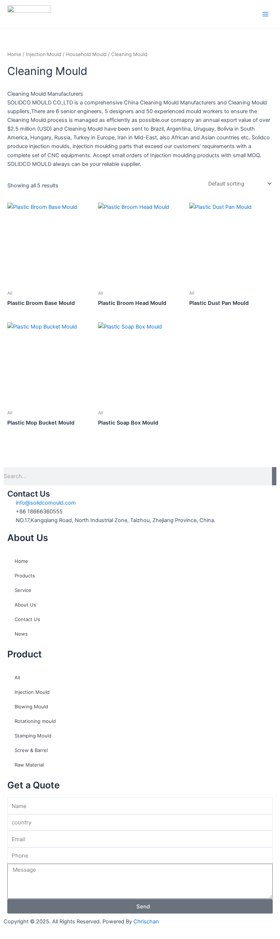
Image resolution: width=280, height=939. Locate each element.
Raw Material (29, 765)
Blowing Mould (31, 706)
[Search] (274, 476)
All (17, 677)
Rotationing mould (35, 721)
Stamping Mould (33, 736)
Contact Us (27, 619)
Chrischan (146, 921)
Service (23, 590)
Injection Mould (43, 54)
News (21, 634)
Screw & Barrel (31, 750)
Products (25, 575)
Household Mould (86, 54)
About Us (25, 605)
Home (14, 54)
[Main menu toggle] (265, 14)
